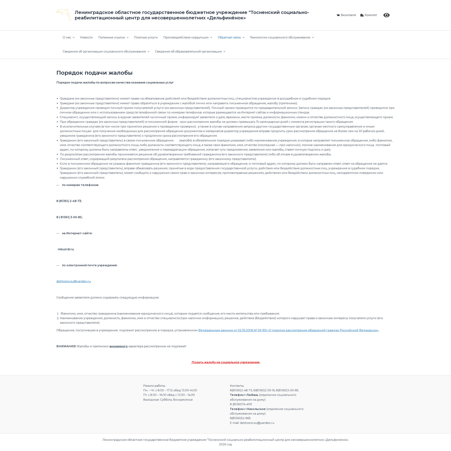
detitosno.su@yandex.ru (73, 281)
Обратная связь (229, 37)
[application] (73, 37)
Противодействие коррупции (186, 37)
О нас (67, 37)
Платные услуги (146, 37)
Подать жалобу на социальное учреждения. (225, 362)
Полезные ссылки (111, 37)
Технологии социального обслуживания (280, 37)
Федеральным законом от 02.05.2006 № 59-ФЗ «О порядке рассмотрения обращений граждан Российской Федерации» (288, 330)
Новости (86, 37)
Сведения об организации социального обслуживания (104, 51)
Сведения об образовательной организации (188, 51)
